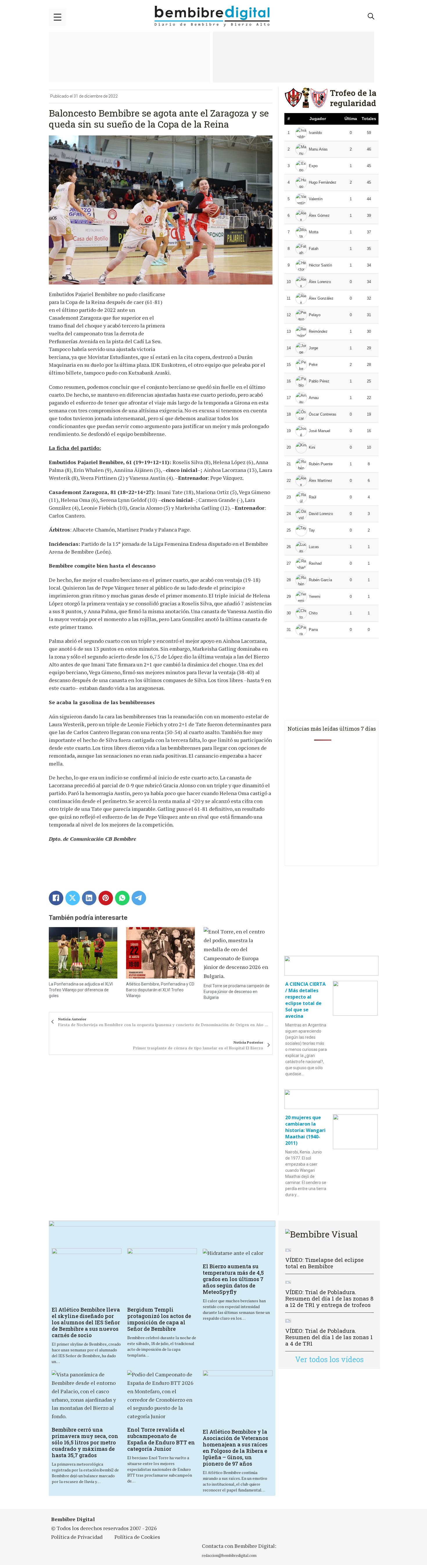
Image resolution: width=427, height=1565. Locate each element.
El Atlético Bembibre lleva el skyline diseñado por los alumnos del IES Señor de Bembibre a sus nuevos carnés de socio (86, 1322)
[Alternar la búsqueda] (371, 16)
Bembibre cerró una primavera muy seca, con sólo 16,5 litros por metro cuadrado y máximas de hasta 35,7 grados (85, 1442)
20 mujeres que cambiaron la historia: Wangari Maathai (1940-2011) (305, 1130)
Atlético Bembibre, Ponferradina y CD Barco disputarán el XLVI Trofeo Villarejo (160, 990)
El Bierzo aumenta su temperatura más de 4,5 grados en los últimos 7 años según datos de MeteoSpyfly (233, 1279)
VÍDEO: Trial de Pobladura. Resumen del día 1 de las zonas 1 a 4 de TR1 (329, 1337)
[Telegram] (139, 898)
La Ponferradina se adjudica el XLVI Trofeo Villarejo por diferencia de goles (81, 990)
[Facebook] (56, 898)
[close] (57, 17)
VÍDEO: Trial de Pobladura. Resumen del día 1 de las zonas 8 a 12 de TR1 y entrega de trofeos (329, 1298)
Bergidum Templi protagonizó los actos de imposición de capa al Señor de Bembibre (159, 1319)
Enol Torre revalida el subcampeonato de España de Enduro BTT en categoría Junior (161, 1439)
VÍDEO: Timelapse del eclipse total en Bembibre (324, 1263)
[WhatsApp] (122, 898)
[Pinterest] (105, 898)
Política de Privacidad (77, 1536)
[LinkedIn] (89, 898)
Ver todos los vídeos (329, 1359)
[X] (72, 898)
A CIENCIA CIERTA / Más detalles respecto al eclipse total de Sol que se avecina (305, 1000)
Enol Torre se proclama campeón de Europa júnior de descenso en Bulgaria (237, 991)
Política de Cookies (137, 1536)
